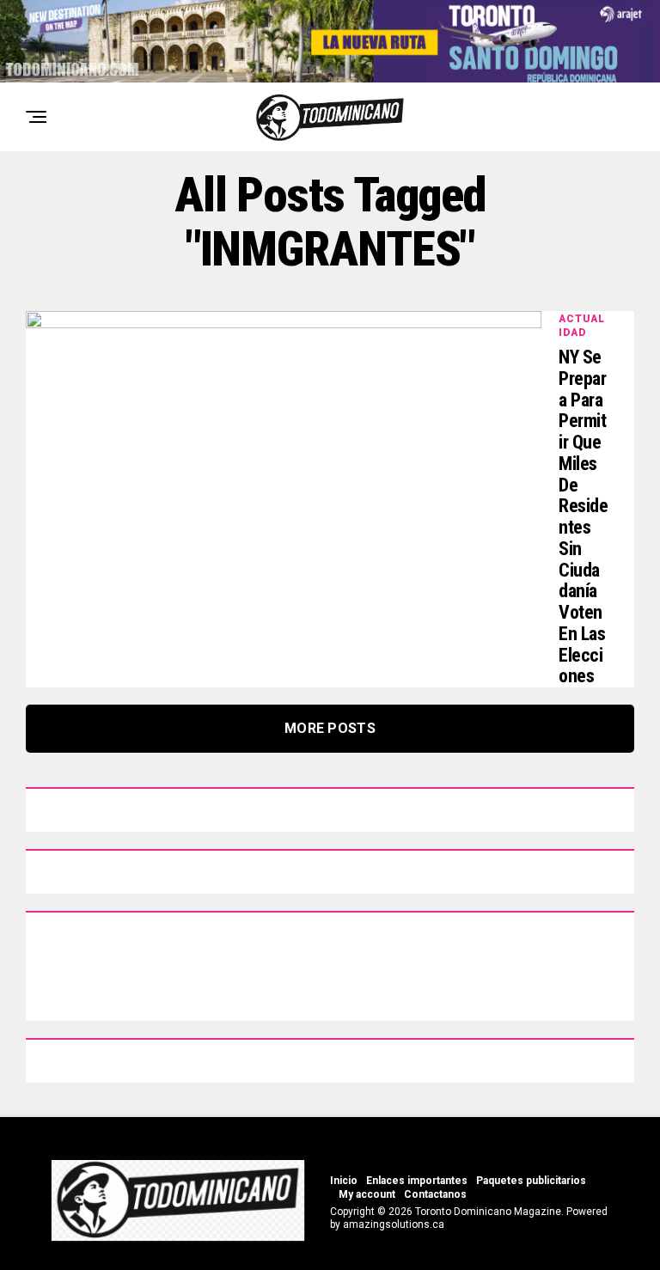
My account (367, 1194)
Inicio (344, 1181)
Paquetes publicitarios (531, 1181)
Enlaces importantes (417, 1181)
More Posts (330, 728)
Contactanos (435, 1194)
